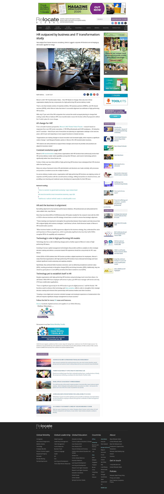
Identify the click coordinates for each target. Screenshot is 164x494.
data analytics (70, 288)
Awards (97, 28)
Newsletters (116, 28)
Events (89, 28)
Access (38, 303)
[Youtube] (116, 23)
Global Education (68, 28)
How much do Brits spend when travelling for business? (71, 359)
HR (55, 300)
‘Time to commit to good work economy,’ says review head (57, 190)
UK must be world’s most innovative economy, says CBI (56, 194)
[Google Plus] (112, 23)
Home (40, 28)
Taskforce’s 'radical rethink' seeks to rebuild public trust (57, 198)
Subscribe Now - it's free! (119, 19)
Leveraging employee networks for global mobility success (72, 394)
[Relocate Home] (47, 20)
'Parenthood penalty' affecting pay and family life (69, 370)
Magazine (106, 28)
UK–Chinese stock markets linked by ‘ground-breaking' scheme (72, 406)
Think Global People (126, 27)
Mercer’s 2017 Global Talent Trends (71, 126)
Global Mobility (48, 28)
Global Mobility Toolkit (57, 324)
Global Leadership (57, 28)
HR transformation (48, 153)
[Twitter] (125, 23)
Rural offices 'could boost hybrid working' (66, 381)
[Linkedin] (119, 23)
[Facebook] (122, 23)
